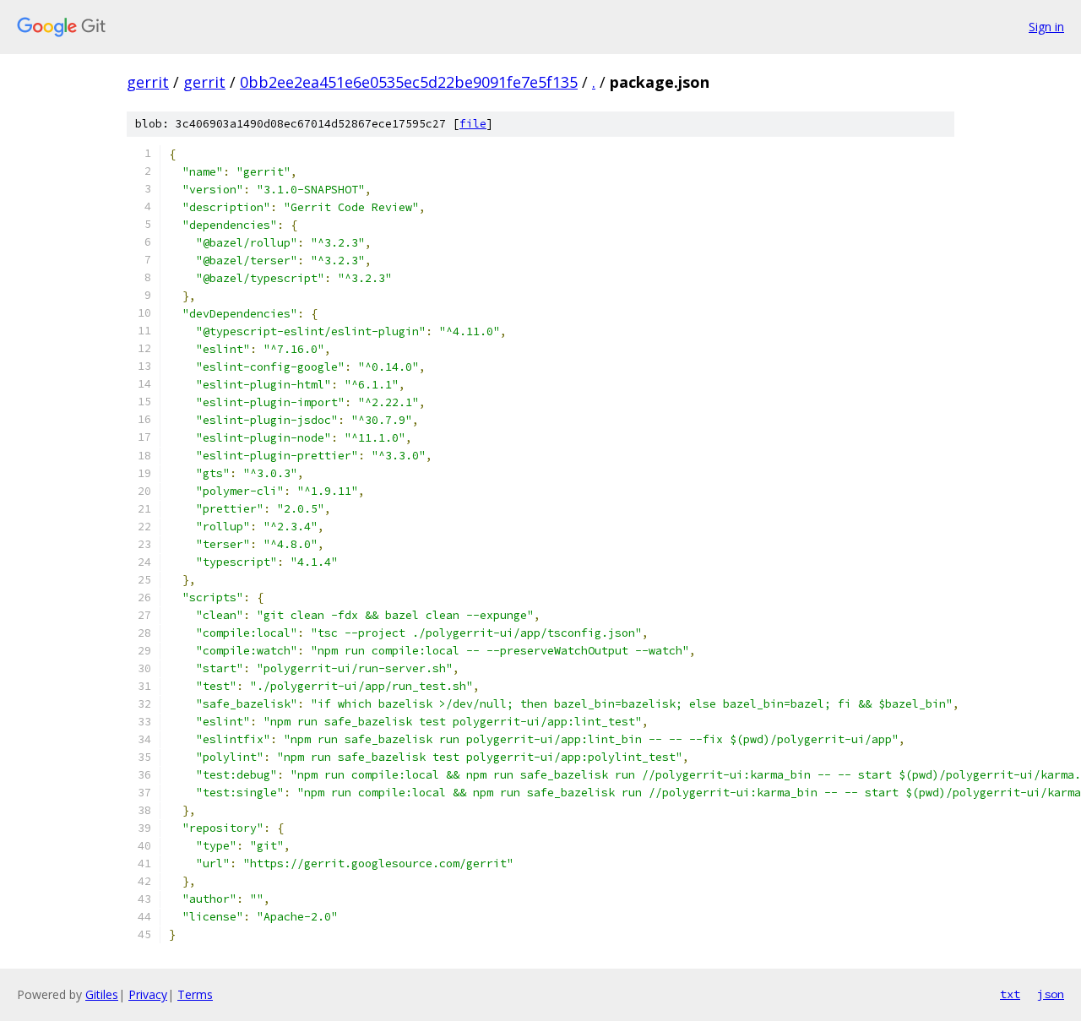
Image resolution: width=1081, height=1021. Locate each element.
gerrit (148, 82)
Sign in (1046, 27)
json (1050, 994)
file (472, 124)
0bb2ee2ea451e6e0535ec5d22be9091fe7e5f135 (409, 82)
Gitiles (101, 994)
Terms (195, 994)
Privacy (147, 994)
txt (1010, 994)
